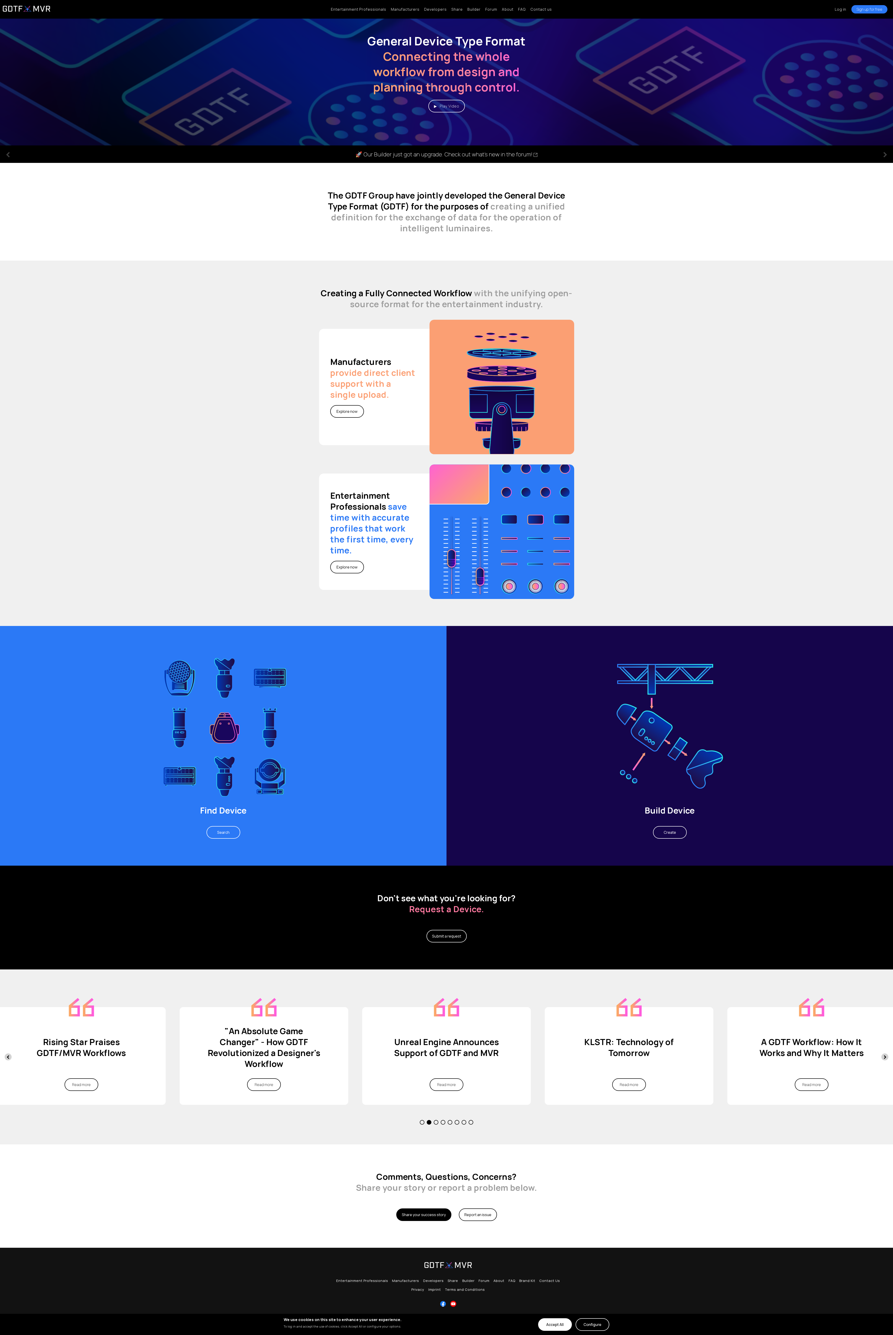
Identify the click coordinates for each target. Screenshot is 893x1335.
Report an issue (477, 1214)
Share (457, 9)
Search (223, 832)
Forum (491, 9)
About (507, 9)
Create (670, 832)
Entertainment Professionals (358, 9)
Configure (592, 1324)
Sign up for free (869, 9)
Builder (474, 9)
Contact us (541, 9)
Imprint (434, 1289)
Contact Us (549, 1280)
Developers (435, 9)
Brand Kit (527, 1280)
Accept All (555, 1324)
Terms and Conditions (465, 1289)
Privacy (417, 1289)
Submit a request (446, 936)
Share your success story (424, 1214)
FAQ (522, 9)
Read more (81, 1084)
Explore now (347, 411)
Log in (840, 9)
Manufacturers (405, 9)
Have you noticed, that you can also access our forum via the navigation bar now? (446, 154)
